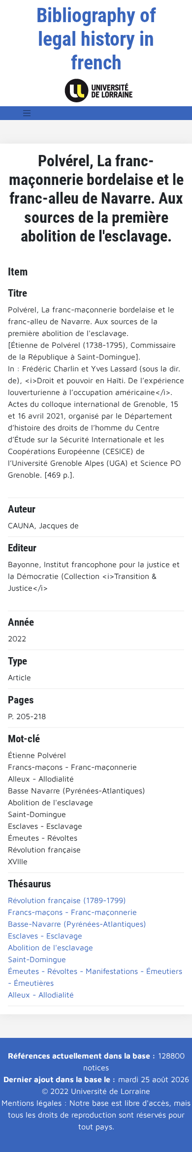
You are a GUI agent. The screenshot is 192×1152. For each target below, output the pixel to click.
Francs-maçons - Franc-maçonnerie (72, 912)
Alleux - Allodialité (41, 994)
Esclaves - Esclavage (45, 935)
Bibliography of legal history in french (96, 39)
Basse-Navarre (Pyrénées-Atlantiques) (77, 923)
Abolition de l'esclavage (50, 947)
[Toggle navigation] (27, 113)
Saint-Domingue (37, 959)
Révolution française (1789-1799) (67, 900)
